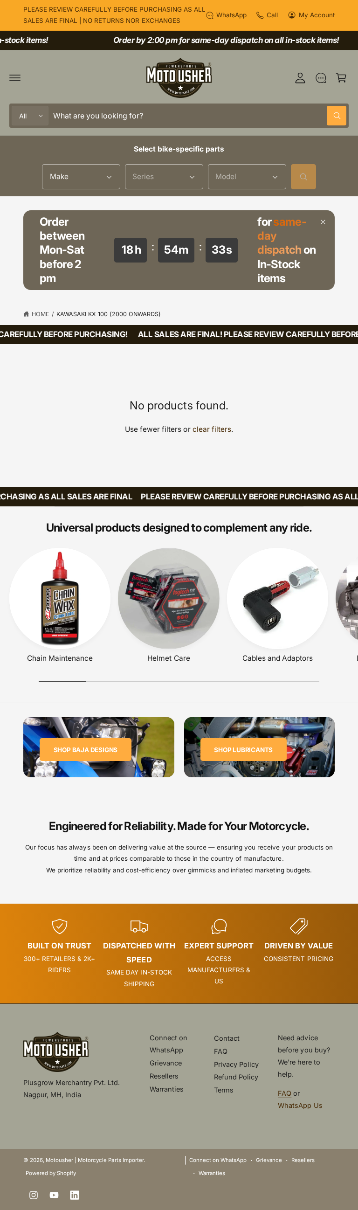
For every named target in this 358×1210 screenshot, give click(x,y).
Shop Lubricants (243, 750)
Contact (227, 1038)
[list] (179, 953)
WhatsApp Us (300, 1105)
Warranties (167, 1089)
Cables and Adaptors (277, 658)
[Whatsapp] (320, 78)
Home (40, 314)
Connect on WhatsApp (168, 1044)
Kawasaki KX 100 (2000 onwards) (108, 314)
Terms (224, 1090)
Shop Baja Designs (86, 750)
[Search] (303, 176)
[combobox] (200, 116)
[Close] (323, 222)
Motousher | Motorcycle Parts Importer (95, 1160)
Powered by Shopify (51, 1173)
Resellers (164, 1076)
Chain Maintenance (60, 658)
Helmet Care (168, 658)
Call (272, 15)
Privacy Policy (236, 1064)
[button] (15, 78)
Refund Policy (236, 1077)
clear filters (212, 429)
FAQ (220, 1051)
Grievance (166, 1063)
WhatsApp (231, 15)
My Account (317, 15)
